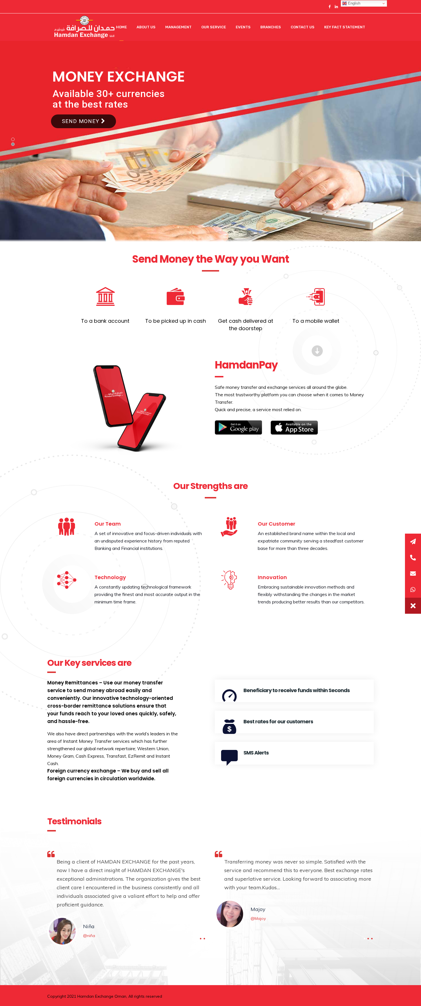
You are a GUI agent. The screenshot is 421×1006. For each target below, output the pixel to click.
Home (121, 27)
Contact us (302, 27)
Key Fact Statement (344, 27)
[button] (413, 606)
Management (178, 27)
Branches (270, 27)
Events (243, 27)
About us (146, 27)
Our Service (213, 27)
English (353, 3)
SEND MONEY (81, 121)
